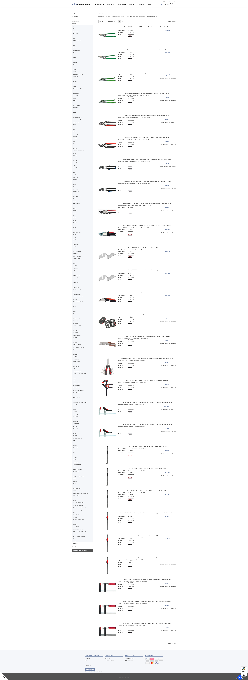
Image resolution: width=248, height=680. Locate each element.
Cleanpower (75, 146)
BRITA (74, 129)
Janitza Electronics (76, 284)
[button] (165, 4)
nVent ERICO (75, 356)
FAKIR (74, 215)
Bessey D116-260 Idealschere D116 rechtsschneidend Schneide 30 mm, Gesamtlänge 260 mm (147, 71)
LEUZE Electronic (76, 318)
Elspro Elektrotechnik (77, 196)
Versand (100, 671)
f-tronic (74, 213)
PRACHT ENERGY (76, 397)
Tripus (74, 486)
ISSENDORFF (76, 282)
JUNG (74, 292)
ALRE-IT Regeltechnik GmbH (79, 55)
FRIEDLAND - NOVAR (77, 232)
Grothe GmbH (76, 244)
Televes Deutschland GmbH (78, 476)
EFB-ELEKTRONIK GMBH (78, 181)
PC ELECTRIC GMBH (77, 383)
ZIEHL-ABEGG (76, 533)
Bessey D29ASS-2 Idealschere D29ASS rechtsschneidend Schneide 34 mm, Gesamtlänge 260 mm (147, 203)
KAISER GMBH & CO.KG (78, 296)
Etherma (74, 208)
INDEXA (74, 272)
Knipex (74, 308)
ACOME (74, 43)
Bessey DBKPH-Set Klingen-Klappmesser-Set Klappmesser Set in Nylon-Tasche (147, 314)
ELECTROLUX (76, 189)
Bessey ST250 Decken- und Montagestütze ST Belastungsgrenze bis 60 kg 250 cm (147, 468)
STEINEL (75, 459)
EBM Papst (75, 179)
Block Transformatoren (77, 117)
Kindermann (75, 304)
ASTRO (74, 71)
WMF (74, 521)
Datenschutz (87, 658)
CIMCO (74, 143)
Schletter (74, 419)
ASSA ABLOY (75, 67)
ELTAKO (74, 198)
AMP (74, 59)
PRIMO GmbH (76, 399)
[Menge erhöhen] (175, 38)
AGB (86, 660)
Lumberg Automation (77, 325)
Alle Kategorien (75, 16)
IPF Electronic (75, 280)
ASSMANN (75, 69)
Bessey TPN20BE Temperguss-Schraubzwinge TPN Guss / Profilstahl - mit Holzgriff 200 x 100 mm (147, 579)
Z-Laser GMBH (76, 526)
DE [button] (164, 1)
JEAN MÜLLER (76, 287)
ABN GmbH (75, 35)
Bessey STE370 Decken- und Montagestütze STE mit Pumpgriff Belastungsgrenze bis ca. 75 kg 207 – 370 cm (147, 557)
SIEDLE (74, 433)
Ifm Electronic (75, 268)
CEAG (74, 141)
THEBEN (74, 478)
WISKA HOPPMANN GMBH (78, 519)
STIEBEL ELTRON (76, 462)
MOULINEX (75, 342)
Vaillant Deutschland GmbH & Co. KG (80, 493)
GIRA (74, 241)
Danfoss (74, 153)
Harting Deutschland (77, 251)
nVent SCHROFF (76, 366)
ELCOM (74, 184)
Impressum (87, 662)
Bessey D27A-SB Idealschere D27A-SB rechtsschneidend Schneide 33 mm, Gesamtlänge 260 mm (147, 159)
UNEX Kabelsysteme (77, 488)
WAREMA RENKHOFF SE (78, 505)
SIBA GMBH (75, 428)
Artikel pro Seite (111, 21)
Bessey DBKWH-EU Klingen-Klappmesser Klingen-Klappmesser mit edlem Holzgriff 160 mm (147, 336)
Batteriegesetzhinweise (129, 660)
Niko (74, 351)
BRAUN (74, 124)
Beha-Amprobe (76, 93)
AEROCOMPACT (76, 50)
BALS (74, 83)
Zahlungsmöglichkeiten (109, 660)
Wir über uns (107, 658)
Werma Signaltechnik (77, 514)
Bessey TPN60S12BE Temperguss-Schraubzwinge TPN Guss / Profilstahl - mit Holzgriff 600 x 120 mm (147, 623)
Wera (74, 512)
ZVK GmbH (75, 538)
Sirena (74, 440)
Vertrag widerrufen (90, 669)
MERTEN (75, 337)
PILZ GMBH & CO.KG (77, 395)
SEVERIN (75, 426)
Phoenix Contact (76, 392)
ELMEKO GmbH (76, 191)
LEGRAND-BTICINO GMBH (78, 316)
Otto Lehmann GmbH (77, 375)
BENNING (75, 100)
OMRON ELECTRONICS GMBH (79, 373)
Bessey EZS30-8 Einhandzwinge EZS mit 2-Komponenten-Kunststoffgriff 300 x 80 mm (147, 380)
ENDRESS (75, 201)
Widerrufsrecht (88, 665)
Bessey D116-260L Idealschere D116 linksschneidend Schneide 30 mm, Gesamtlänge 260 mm (147, 93)
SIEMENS (75, 435)
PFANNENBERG (76, 387)
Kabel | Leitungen (75, 21)
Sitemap (106, 662)
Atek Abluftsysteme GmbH (78, 74)
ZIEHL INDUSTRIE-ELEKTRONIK (79, 531)
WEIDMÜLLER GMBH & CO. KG (79, 507)
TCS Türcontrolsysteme (77, 469)
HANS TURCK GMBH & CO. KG (79, 249)
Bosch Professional (77, 119)
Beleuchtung (74, 18)
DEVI (74, 158)
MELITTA (75, 330)
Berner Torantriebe (76, 105)
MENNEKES (75, 332)
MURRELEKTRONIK (77, 344)
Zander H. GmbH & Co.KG (78, 529)
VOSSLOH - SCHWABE (77, 498)
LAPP (74, 313)
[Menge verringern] (159, 38)
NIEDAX (74, 349)
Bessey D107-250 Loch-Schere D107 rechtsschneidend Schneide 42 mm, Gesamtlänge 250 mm (147, 26)
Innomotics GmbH (76, 275)
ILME (74, 270)
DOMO (74, 165)
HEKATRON (75, 253)
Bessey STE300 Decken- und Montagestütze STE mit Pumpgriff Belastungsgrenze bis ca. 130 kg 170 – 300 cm (147, 535)
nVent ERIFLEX (76, 359)
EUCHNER (75, 210)
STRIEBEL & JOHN (77, 464)
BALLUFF (75, 81)
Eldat (74, 186)
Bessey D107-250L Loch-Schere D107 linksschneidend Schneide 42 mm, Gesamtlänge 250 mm (147, 49)
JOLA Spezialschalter (77, 289)
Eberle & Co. (75, 177)
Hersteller (74, 23)
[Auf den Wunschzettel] (114, 28)
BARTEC (74, 86)
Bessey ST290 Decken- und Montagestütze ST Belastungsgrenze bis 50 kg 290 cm (147, 490)
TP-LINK (74, 483)
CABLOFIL (75, 138)
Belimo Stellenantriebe (77, 95)
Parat (74, 380)
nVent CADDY (75, 354)
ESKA (74, 205)
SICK (74, 431)
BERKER (74, 102)
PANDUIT (75, 378)
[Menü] (246, 667)
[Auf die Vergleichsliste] (110, 28)
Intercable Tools (76, 277)
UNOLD (74, 490)
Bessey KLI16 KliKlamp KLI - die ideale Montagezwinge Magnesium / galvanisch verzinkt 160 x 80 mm (147, 402)
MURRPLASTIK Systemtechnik (79, 347)
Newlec (74, 541)
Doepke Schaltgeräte (77, 162)
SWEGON (75, 466)
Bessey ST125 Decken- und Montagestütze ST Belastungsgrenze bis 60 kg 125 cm (147, 446)
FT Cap (74, 237)
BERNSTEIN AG (76, 107)
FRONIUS (75, 234)
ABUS (74, 38)
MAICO (74, 328)
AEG (74, 45)
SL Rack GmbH (76, 442)
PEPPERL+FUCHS (76, 385)
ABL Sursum (75, 33)
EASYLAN (75, 172)
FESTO (74, 217)
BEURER (74, 112)
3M (73, 26)
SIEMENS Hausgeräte (77, 438)
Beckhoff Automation (77, 91)
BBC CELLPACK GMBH (77, 88)
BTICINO (74, 131)
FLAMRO (75, 225)
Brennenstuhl (75, 126)
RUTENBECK (75, 414)
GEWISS (74, 239)
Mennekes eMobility (77, 335)
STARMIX (75, 457)
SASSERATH (75, 416)
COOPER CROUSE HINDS (78, 150)
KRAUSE (74, 311)
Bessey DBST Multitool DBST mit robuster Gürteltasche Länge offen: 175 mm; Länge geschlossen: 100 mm (147, 358)
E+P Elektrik (75, 167)
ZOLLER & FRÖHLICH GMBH (79, 536)
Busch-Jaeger (75, 134)
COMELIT (75, 148)
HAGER (74, 246)
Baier (74, 79)
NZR (74, 368)
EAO (74, 170)
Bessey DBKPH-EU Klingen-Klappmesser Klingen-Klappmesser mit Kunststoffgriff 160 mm (147, 292)
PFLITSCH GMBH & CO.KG (78, 390)
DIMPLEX (75, 160)
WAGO (74, 500)
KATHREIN (75, 299)
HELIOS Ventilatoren (77, 256)
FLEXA (74, 227)
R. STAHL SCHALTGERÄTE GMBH (80, 402)
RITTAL (74, 407)
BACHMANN (75, 76)
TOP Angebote (75, 543)
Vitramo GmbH (76, 495)
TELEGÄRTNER (76, 471)
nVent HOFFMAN (76, 361)
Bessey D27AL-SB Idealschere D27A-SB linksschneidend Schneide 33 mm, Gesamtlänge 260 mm (147, 181)
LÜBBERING (75, 323)
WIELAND (75, 517)
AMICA (74, 57)
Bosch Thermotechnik (77, 122)
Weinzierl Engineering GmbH (79, 510)
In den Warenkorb (167, 41)
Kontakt (173, 1)
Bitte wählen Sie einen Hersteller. (80, 550)
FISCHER (75, 222)
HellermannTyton (76, 258)
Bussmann (75, 136)
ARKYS (74, 64)
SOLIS (74, 450)
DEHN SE (75, 155)
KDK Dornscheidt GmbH (78, 301)
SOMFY (74, 452)
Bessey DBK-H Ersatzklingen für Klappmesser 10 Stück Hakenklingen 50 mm (147, 247)
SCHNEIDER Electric (77, 423)
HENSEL (74, 263)
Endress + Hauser (76, 203)
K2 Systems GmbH (77, 294)
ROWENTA (75, 411)
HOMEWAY (75, 265)
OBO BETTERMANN (77, 371)
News (169, 1)
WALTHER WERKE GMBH (78, 502)
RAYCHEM (75, 404)
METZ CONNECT (76, 340)
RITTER (74, 409)
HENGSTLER (75, 261)
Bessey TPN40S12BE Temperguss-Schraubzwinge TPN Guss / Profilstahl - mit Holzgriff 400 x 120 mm (147, 601)
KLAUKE (74, 306)
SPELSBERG (75, 454)
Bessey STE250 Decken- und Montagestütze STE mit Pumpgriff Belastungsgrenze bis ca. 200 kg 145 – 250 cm (147, 512)
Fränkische (75, 229)
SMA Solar (75, 445)
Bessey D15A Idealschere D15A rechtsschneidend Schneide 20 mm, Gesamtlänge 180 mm (147, 115)
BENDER (74, 98)
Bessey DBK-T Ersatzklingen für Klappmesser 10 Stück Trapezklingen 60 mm (147, 269)
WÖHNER (75, 524)
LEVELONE (75, 320)
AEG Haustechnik (76, 47)
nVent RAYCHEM (76, 363)
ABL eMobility (75, 31)
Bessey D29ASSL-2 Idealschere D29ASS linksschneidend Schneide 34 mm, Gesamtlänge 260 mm (147, 225)
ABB (74, 28)
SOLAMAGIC (75, 447)
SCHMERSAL (75, 421)
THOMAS (75, 481)
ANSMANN (75, 62)
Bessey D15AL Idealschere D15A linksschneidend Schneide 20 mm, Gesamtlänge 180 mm (147, 137)
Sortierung (101, 21)
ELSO (74, 193)
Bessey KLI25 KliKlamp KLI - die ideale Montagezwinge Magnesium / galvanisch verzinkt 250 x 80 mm (147, 424)
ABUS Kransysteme (77, 40)
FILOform (75, 220)
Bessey (74, 110)
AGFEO (74, 52)
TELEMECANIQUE (76, 474)
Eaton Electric (75, 174)
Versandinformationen (129, 658)
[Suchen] (161, 4)
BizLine (74, 114)
